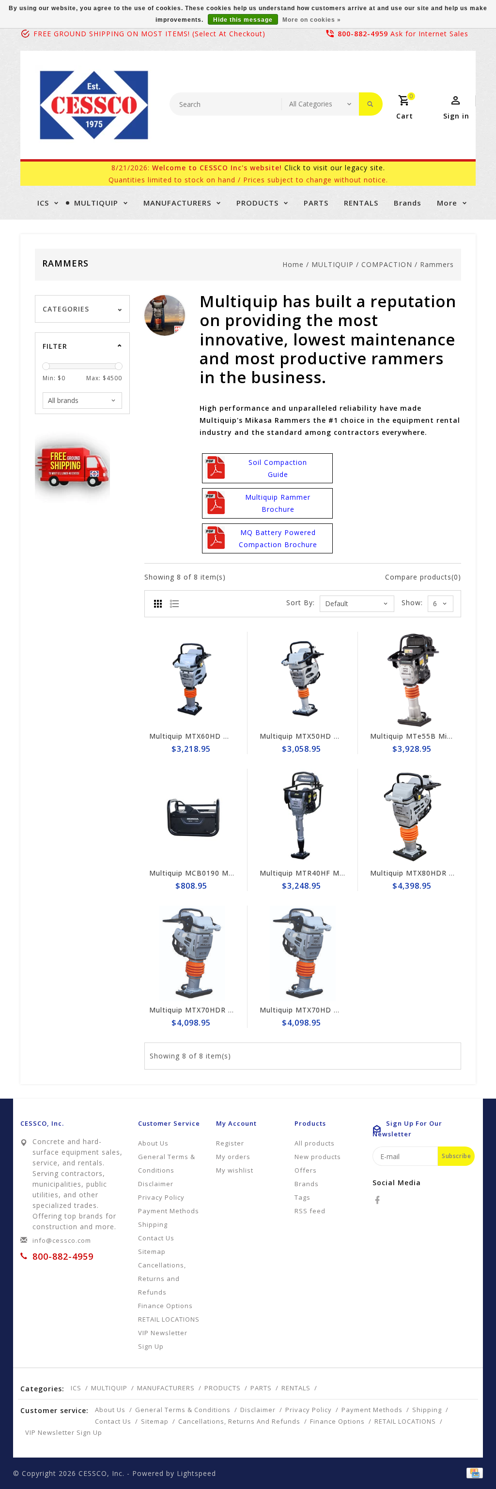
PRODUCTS (257, 203)
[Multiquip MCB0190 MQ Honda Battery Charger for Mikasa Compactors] (192, 816)
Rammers (437, 264)
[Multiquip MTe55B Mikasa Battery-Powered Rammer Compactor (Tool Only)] (413, 680)
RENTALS (361, 203)
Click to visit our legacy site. (334, 167)
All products (314, 1143)
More (447, 203)
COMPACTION (386, 264)
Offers (305, 1170)
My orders (233, 1156)
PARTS (316, 203)
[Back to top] (467, 1460)
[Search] (371, 104)
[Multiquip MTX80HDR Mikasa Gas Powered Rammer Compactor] (413, 816)
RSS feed (310, 1210)
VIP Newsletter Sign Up (162, 1339)
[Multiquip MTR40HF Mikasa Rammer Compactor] (303, 816)
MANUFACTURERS (177, 203)
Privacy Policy (161, 1197)
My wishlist (234, 1170)
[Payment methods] (473, 1472)
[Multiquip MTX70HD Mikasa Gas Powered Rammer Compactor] (303, 953)
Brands (407, 203)
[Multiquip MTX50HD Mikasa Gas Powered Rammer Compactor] (303, 680)
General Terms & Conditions (166, 1163)
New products (317, 1156)
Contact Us (156, 1238)
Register (230, 1143)
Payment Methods (168, 1210)
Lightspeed (196, 1473)
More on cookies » (311, 19)
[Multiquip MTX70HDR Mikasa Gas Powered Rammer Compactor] (192, 953)
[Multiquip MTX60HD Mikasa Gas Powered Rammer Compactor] (192, 680)
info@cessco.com (61, 1240)
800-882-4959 (363, 33)
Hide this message (243, 19)
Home (293, 264)
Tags (302, 1197)
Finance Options (165, 1305)
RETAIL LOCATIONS (169, 1319)
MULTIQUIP (96, 203)
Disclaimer (155, 1183)
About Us (153, 1143)
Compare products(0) (423, 576)
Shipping (153, 1224)
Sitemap (152, 1251)
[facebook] (378, 1200)
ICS (43, 203)
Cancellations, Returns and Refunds (162, 1278)
